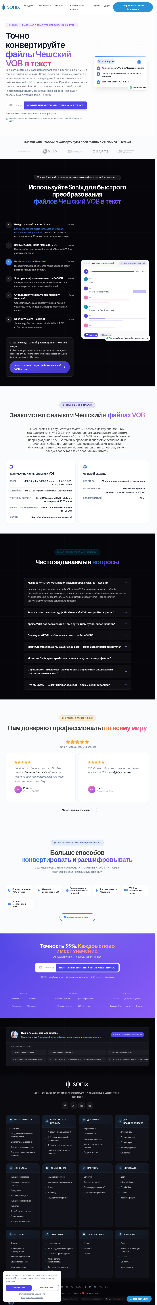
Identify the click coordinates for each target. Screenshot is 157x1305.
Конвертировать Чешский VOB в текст (55, 105)
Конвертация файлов (77, 7)
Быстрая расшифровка (21, 1142)
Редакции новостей (92, 1139)
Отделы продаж (91, 1152)
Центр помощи (54, 1243)
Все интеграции (128, 1197)
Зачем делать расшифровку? (54, 1260)
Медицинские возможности (60, 1182)
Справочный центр (47, 1037)
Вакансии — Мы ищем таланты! (130, 1249)
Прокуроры (16, 1190)
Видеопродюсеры (129, 1147)
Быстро (109, 1092)
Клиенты (88, 1248)
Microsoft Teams (128, 1182)
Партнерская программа (95, 1192)
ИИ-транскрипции (94, 1092)
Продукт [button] (28, 5)
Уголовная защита (19, 1195)
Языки (14, 1243)
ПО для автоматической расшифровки (22, 1135)
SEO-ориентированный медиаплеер (58, 1138)
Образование (90, 1133)
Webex (124, 1192)
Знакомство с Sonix (19, 1261)
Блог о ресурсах (18, 1267)
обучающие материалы (68, 1037)
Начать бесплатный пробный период (87, 967)
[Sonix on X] (73, 1105)
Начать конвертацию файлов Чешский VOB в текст (37, 367)
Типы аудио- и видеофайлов (17, 1249)
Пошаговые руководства (59, 1253)
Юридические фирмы (21, 1201)
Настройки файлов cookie (115, 1299)
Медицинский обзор (56, 1177)
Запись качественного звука (58, 1268)
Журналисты (126, 1132)
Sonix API (88, 1177)
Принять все (19, 1287)
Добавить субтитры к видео (60, 1145)
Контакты (125, 1261)
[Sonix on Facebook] (65, 1105)
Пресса (124, 1256)
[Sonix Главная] (11, 7)
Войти (107, 5)
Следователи (17, 1216)
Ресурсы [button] (59, 5)
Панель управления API (94, 1187)
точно (116, 1092)
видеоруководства (92, 1037)
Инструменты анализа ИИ (59, 1132)
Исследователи (128, 1137)
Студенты (125, 1152)
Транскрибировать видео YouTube (59, 1152)
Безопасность (127, 1267)
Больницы (52, 1192)
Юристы (15, 1206)
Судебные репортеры (21, 1211)
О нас (123, 1243)
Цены (97, 5)
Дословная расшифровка (22, 1147)
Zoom (123, 1177)
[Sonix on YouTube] (90, 1105)
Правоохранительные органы (21, 1183)
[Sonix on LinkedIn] (81, 1105)
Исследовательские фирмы (93, 1145)
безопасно (77, 1096)
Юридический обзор (20, 1177)
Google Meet (126, 1187)
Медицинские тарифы (57, 1197)
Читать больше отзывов (76, 809)
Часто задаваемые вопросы (60, 1248)
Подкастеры (126, 1142)
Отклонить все (46, 1287)
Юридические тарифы (21, 1221)
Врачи (50, 1187)
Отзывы (87, 1253)
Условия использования (91, 1299)
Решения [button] (44, 5)
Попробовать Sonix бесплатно (133, 7)
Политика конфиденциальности (65, 1299)
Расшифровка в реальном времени (23, 1153)
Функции (15, 1128)
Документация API (92, 1182)
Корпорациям (90, 1128)
